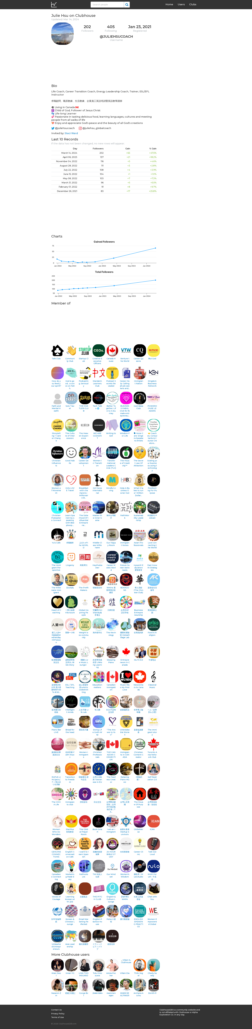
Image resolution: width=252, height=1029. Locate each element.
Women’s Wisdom (124, 875)
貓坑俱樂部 (83, 944)
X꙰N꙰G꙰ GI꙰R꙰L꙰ (70, 993)
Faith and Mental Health (56, 408)
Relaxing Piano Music (124, 779)
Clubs (192, 4)
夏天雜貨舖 (124, 919)
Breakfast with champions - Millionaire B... (83, 493)
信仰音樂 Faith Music (69, 754)
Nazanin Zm (56, 994)
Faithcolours (83, 875)
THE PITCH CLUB (97, 898)
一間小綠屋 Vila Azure (70, 611)
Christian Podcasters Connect (56, 517)
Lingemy (70, 565)
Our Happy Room (111, 544)
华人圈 (97, 710)
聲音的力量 (83, 730)
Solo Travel (70, 407)
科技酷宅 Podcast (152, 516)
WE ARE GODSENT (97, 435)
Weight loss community (83, 635)
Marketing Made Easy (69, 876)
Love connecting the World (152, 545)
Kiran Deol (56, 974)
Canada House (111, 359)
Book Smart (97, 830)
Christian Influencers (56, 463)
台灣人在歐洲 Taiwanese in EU (97, 779)
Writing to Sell (111, 434)
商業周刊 (83, 565)
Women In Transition (97, 463)
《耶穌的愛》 (138, 778)
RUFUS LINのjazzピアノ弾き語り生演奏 (56, 781)
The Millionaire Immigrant (56, 590)
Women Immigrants (83, 754)
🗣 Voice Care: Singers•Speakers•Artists (138, 437)
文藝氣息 (83, 897)
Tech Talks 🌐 (97, 407)
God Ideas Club (138, 407)
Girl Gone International (97, 490)
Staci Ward (71, 133)
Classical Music (152, 686)
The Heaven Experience (83, 435)
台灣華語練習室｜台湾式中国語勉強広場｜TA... (111, 807)
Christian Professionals (97, 754)
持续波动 (83, 802)
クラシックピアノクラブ (97, 946)
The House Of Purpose (138, 804)
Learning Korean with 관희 (70, 899)
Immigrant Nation (138, 382)
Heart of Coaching (56, 611)
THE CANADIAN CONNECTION (111, 756)
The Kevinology (111, 633)
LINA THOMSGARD (83, 974)
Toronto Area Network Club (152, 754)
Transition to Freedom (70, 779)
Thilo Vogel (138, 974)
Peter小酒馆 (111, 920)
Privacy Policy (57, 1013)
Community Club (70, 359)
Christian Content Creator (138, 754)
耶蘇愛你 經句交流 (83, 778)
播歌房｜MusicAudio (138, 875)
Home (169, 4)
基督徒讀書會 (138, 731)
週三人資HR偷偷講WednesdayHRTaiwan (56, 637)
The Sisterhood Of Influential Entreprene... (83, 520)
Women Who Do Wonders (56, 831)
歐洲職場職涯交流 (56, 661)
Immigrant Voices (124, 544)
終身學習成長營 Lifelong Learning (97, 663)
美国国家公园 (152, 611)
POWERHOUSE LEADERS (152, 408)
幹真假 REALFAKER (124, 994)
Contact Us (56, 1010)
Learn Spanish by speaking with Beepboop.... (70, 520)
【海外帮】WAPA (124, 898)
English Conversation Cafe (69, 854)
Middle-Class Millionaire (97, 545)
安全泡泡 (70, 587)
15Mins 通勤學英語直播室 (111, 590)
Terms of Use (57, 1017)
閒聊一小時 (70, 632)
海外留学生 (97, 632)
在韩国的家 (138, 632)
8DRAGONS (124, 588)
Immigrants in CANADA (124, 754)
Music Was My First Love (124, 687)
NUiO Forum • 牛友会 (152, 876)
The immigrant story (152, 732)
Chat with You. (152, 898)
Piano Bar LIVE (56, 731)
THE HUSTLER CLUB (83, 408)
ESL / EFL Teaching (69, 686)
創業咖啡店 (124, 710)
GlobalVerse (138, 830)
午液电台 (152, 660)
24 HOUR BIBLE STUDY (111, 854)
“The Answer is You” (111, 732)
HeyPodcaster (97, 566)
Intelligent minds (70, 711)
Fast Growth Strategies (152, 567)
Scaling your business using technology (152, 465)
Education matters (97, 686)
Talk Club (56, 358)
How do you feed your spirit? (56, 383)
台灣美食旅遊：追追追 (152, 803)
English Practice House (97, 921)
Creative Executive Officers (97, 361)
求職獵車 (70, 543)
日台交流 (97, 802)
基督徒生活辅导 (152, 588)
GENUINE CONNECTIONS (56, 854)
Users (181, 4)
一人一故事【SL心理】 (152, 711)
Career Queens (138, 359)
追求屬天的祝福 (56, 711)
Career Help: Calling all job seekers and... (125, 385)
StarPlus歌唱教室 (70, 830)
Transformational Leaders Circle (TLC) (111, 464)
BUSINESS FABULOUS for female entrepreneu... (125, 411)
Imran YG (70, 973)
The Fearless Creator (111, 779)
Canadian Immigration (111, 687)
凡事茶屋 (111, 610)
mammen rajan (111, 994)
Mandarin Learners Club (97, 383)
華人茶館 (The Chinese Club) (138, 590)
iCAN (152, 829)
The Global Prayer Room (83, 831)
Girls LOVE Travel (69, 489)
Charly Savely (152, 974)
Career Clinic (138, 853)
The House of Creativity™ (125, 463)
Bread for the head (69, 731)
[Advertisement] (104, 65)
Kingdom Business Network (152, 383)
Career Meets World (111, 567)
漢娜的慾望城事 (97, 853)
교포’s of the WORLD (83, 545)
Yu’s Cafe (56, 543)
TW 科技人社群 (97, 875)
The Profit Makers (83, 588)
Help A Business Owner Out (125, 490)
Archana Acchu (138, 994)
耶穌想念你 (97, 587)
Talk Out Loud (152, 853)
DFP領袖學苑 (56, 920)
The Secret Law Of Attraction (138, 463)
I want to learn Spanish (83, 854)
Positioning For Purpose (152, 490)
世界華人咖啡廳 (138, 711)
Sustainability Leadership (138, 517)
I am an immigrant (111, 830)
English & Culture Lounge (111, 899)
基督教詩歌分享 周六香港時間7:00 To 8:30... (56, 688)
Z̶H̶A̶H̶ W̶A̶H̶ (97, 993)
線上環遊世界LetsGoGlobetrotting (83, 688)
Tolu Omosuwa (97, 974)
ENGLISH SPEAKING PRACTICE (138, 923)
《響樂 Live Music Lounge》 (83, 662)
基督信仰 (111, 944)
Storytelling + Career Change (56, 437)
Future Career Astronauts (125, 567)
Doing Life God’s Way (97, 732)
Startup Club (83, 359)
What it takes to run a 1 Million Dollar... (138, 492)
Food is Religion (152, 633)
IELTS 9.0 (138, 660)
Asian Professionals (138, 544)
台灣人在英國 (124, 803)
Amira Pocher (111, 974)
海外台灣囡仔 (111, 516)
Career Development (83, 463)
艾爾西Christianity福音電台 (97, 612)
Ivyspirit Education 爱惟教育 (138, 567)
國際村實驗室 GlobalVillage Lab (125, 635)
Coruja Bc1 (83, 994)
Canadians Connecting (56, 876)
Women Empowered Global (152, 921)
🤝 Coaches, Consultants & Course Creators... (152, 438)
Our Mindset (111, 875)
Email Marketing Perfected (83, 921)
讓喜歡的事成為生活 (56, 753)
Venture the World (124, 359)
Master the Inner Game (97, 517)
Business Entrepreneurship (138, 612)
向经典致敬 (124, 852)
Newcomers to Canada (138, 687)
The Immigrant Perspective (56, 567)
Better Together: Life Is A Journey (111, 410)
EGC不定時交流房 (111, 711)
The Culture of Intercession (70, 435)
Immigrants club (69, 803)
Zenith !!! (152, 993)
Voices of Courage (56, 898)
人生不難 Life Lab (83, 711)
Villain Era (124, 973)
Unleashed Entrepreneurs (56, 946)
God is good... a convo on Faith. (70, 385)
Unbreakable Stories (124, 732)
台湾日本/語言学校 (125, 611)
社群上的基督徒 (138, 898)
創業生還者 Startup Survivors (124, 831)
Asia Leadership (69, 945)
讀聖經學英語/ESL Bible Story (70, 662)
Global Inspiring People (83, 612)
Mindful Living (111, 489)
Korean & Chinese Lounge (70, 921)
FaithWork (124, 516)
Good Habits (70, 461)
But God (152, 358)
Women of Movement (56, 490)
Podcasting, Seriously (83, 383)
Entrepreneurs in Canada (125, 662)
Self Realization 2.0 (152, 778)
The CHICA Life (56, 803)
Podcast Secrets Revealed (111, 383)
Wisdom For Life (125, 434)
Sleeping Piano (111, 661)
